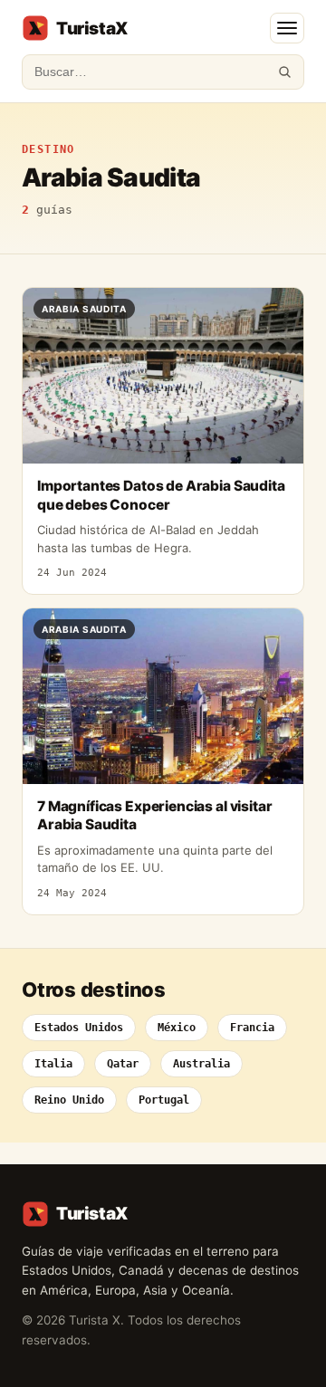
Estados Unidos (78, 1027)
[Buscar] (285, 72)
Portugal (164, 1100)
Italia (53, 1063)
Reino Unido (69, 1100)
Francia (252, 1027)
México (177, 1027)
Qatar (123, 1063)
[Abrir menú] (287, 28)
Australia (201, 1063)
